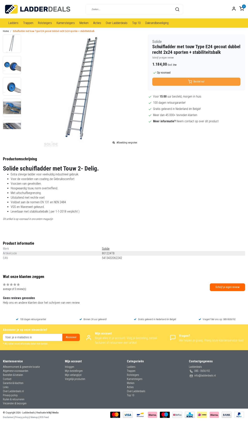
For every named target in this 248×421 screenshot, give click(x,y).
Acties (97, 23)
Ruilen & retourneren (13, 399)
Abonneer (71, 337)
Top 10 (136, 23)
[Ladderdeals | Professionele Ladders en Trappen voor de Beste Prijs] (38, 9)
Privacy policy (10, 395)
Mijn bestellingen (74, 370)
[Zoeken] (177, 9)
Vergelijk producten (75, 379)
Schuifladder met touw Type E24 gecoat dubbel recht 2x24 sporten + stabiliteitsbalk (54, 31)
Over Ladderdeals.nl (13, 391)
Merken (84, 23)
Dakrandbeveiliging (157, 23)
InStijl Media (52, 412)
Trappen (28, 23)
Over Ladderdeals (116, 23)
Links (6, 387)
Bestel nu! (199, 81)
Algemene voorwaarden (15, 370)
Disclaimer (8, 417)
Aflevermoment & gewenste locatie (21, 366)
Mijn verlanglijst (73, 374)
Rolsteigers (45, 23)
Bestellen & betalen (13, 374)
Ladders (13, 23)
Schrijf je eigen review (163, 57)
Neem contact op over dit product (198, 121)
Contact (7, 379)
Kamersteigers (66, 23)
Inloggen (69, 366)
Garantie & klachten (13, 383)
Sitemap (34, 417)
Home (6, 31)
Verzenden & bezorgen (15, 403)
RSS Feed (44, 417)
